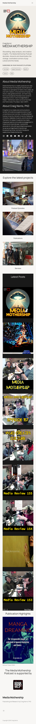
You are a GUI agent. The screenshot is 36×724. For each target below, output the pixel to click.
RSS (12, 73)
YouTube (6, 69)
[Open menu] (32, 3)
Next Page (28, 609)
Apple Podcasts (16, 69)
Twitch (5, 73)
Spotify (26, 69)
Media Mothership (9, 3)
